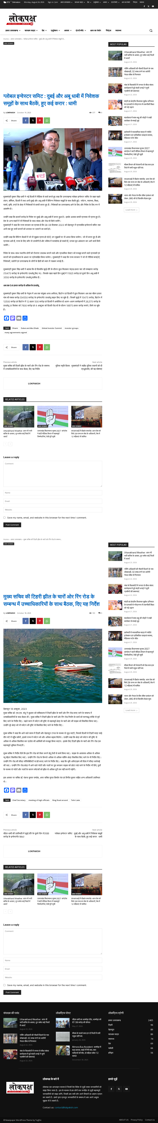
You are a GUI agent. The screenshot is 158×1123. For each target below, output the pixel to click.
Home (6, 39)
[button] (151, 30)
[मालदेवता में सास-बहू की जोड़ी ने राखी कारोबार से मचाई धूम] (115, 121)
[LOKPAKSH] (16, 383)
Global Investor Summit (52, 328)
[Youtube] (153, 6)
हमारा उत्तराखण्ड (16, 39)
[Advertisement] (53, 66)
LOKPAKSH (10, 112)
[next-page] (10, 444)
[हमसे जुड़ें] (131, 1083)
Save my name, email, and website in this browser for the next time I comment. (47, 517)
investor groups (71, 328)
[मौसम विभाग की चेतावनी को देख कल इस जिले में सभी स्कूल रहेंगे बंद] (115, 168)
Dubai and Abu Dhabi (30, 328)
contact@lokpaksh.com (66, 1107)
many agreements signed (16, 332)
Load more (130, 209)
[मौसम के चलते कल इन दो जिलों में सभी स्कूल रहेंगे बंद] (63, 1036)
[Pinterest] (40, 120)
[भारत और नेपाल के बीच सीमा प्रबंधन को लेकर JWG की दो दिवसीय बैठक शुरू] (115, 199)
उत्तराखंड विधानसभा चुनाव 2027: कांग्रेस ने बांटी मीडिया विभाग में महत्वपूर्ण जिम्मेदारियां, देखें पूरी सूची (52, 434)
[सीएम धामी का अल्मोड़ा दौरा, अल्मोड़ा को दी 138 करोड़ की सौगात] (63, 1023)
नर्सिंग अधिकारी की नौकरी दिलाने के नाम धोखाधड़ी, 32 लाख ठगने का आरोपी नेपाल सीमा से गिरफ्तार (138, 71)
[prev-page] (5, 444)
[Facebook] (144, 6)
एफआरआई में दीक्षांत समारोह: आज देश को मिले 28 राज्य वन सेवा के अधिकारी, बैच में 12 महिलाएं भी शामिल (86, 434)
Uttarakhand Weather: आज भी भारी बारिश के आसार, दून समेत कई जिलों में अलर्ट (17, 434)
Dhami (15, 328)
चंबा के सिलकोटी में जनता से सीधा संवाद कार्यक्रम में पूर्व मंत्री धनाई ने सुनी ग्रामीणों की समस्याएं (138, 88)
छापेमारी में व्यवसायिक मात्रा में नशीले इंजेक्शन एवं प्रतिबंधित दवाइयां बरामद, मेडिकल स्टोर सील (138, 135)
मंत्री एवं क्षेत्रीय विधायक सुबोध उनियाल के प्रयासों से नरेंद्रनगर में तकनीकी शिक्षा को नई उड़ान (139, 104)
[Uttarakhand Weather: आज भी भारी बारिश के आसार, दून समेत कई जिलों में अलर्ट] (18, 416)
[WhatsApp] (47, 120)
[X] (148, 6)
